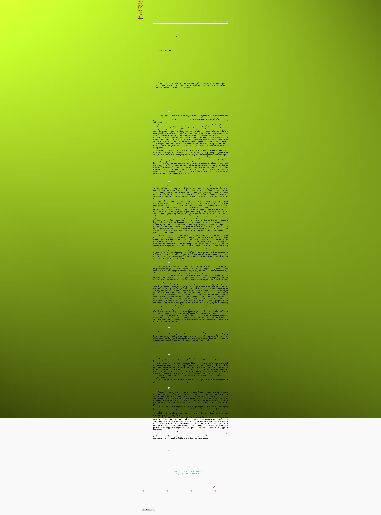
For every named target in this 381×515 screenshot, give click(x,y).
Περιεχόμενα (146, 509)
